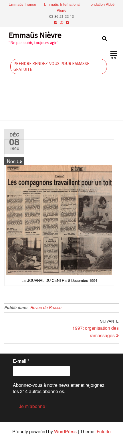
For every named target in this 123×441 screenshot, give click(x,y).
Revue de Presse (45, 307)
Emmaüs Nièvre (35, 35)
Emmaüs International (62, 4)
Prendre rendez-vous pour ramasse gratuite (51, 66)
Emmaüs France (22, 4)
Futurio (104, 431)
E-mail (21, 361)
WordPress (65, 431)
